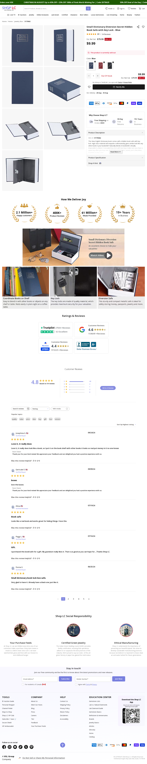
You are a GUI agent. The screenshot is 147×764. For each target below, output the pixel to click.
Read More (115, 152)
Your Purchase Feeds (38, 726)
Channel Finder (7, 708)
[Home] (13, 8)
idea (34, 419)
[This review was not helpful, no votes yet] (37, 461)
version (57, 419)
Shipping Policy (65, 705)
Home (91, 733)
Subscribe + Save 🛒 (9, 719)
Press (33, 712)
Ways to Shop (7, 712)
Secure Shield (6, 723)
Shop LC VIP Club (8, 715)
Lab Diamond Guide (96, 708)
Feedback (34, 723)
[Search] (88, 8)
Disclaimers (64, 715)
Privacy (94, 684)
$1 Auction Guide (8, 701)
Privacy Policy (65, 708)
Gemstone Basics (95, 712)
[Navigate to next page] (89, 599)
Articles (91, 726)
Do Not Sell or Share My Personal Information (43, 758)
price (28, 419)
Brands (91, 719)
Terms (88, 684)
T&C (32, 719)
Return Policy (64, 712)
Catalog (91, 737)
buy (40, 419)
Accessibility (64, 719)
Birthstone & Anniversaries (98, 715)
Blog (32, 708)
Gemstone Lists (94, 701)
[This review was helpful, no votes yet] (33, 461)
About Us (34, 701)
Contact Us (64, 701)
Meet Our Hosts (36, 705)
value (21, 419)
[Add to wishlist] (143, 26)
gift (45, 419)
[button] (91, 66)
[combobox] (55, 8)
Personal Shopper (8, 705)
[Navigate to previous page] (58, 599)
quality (14, 419)
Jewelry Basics (94, 723)
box (50, 419)
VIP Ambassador (8, 726)
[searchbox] (18, 408)
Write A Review (107, 388)
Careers (33, 715)
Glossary (92, 730)
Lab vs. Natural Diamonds (98, 705)
